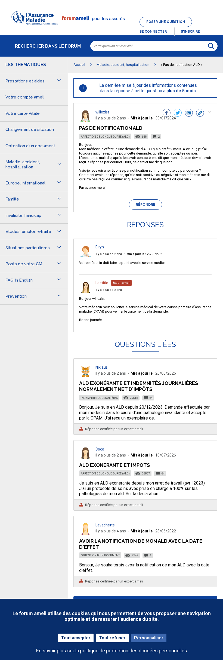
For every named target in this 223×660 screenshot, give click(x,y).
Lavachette (105, 525)
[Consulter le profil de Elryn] (85, 255)
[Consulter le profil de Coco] (85, 457)
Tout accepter (76, 637)
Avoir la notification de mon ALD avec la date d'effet (140, 544)
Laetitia (101, 283)
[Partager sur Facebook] (167, 113)
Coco (99, 449)
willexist (102, 112)
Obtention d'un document (100, 555)
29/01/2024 (144, 254)
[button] (111, 28)
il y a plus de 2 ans (108, 254)
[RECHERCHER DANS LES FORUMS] (211, 46)
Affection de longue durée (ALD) (105, 136)
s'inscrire (190, 31)
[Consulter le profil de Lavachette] (85, 533)
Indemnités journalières (99, 397)
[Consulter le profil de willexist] (85, 120)
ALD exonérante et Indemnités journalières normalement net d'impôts (138, 386)
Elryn (99, 247)
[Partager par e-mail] (189, 113)
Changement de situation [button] (29, 129)
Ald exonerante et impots (114, 465)
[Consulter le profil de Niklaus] (85, 375)
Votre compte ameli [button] (24, 97)
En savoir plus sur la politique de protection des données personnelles (111, 650)
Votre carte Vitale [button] (22, 113)
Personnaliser (148, 637)
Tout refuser (112, 637)
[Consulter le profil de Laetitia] (85, 291)
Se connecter (153, 31)
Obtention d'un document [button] (30, 145)
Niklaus (101, 367)
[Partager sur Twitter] (178, 113)
